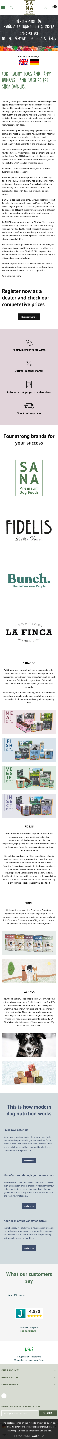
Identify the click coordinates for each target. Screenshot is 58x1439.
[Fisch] (29, 750)
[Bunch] (29, 943)
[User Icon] (45, 7)
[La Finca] (29, 1045)
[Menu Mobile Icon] (3, 7)
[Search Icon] (14, 7)
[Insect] (29, 806)
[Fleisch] (29, 722)
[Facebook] (3, 1395)
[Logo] (29, 7)
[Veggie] (29, 778)
